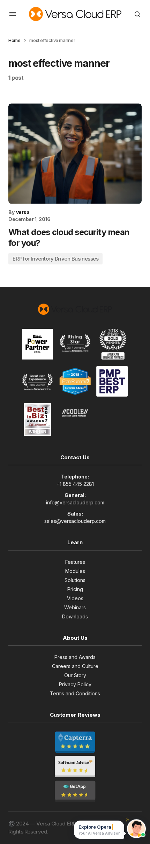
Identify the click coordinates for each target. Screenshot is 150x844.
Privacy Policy (75, 684)
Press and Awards (75, 657)
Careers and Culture (75, 666)
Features (75, 562)
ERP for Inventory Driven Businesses (55, 258)
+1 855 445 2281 (75, 484)
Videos (75, 598)
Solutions (75, 580)
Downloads (75, 616)
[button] (12, 14)
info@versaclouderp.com (75, 502)
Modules (75, 571)
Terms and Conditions (75, 693)
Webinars (75, 607)
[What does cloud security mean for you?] (75, 154)
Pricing (75, 589)
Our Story (75, 675)
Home (14, 40)
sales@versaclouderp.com (75, 521)
